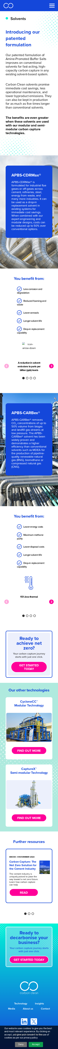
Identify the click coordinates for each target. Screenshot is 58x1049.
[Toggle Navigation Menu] (52, 6)
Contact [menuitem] (45, 1008)
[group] (29, 876)
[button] (23, 378)
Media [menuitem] (11, 1008)
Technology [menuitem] (20, 1003)
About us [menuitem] (28, 1008)
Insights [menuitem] (39, 1003)
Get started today (29, 667)
